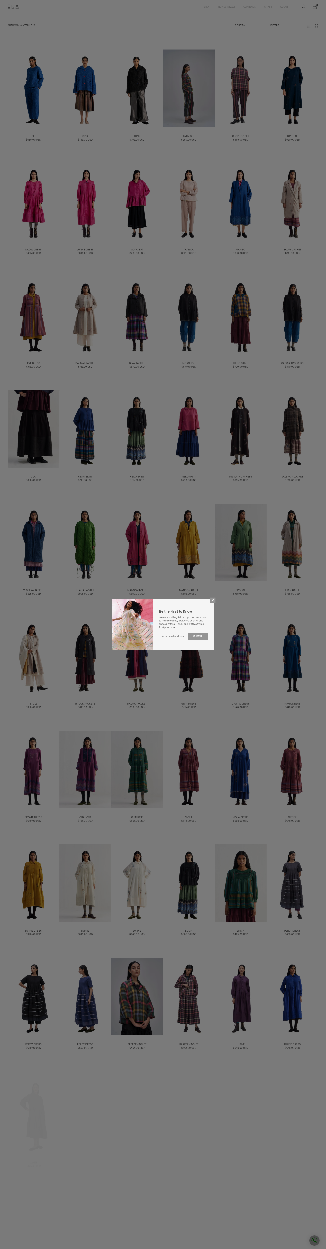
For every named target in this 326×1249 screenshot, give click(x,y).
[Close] (212, 600)
